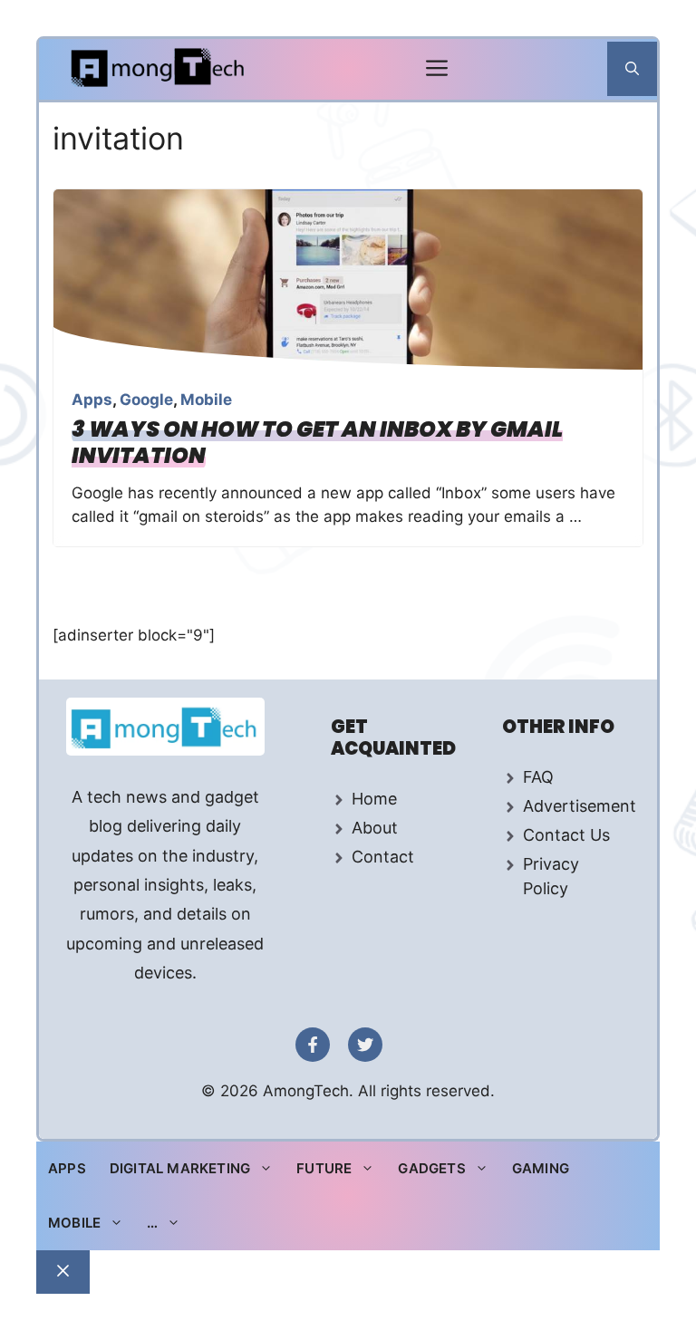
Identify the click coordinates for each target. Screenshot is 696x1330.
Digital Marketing (180, 1168)
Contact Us (566, 834)
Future (324, 1168)
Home (374, 798)
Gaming (540, 1168)
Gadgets (431, 1168)
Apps (92, 399)
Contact (383, 856)
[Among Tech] (159, 69)
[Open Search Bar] (632, 69)
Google (146, 399)
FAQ (538, 776)
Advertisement (579, 805)
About (375, 827)
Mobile (206, 399)
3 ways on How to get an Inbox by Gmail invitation (317, 442)
